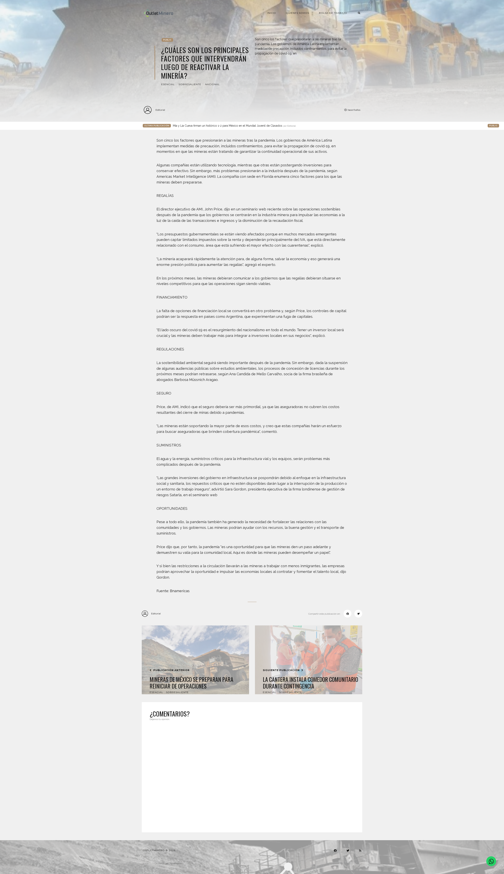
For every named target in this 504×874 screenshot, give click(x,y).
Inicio (271, 12)
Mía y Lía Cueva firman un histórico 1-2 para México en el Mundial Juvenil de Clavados (234, 125)
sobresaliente (190, 84)
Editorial (160, 109)
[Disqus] (252, 774)
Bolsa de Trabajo (333, 12)
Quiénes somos (297, 12)
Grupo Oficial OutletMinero (169, 863)
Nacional (212, 84)
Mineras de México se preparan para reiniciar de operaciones (191, 682)
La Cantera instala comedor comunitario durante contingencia (310, 682)
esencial (168, 84)
